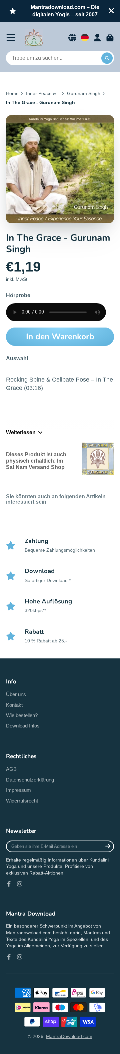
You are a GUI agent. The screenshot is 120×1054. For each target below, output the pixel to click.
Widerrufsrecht (22, 801)
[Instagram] (20, 884)
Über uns (16, 694)
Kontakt (14, 705)
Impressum (18, 790)
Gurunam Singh (83, 93)
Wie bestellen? (22, 715)
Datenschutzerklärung (30, 779)
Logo (34, 38)
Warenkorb (110, 38)
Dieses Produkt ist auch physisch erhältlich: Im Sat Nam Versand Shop (36, 460)
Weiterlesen (21, 432)
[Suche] (107, 58)
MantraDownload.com (69, 1036)
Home (12, 93)
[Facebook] (9, 884)
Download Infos (23, 725)
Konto (97, 38)
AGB (11, 769)
